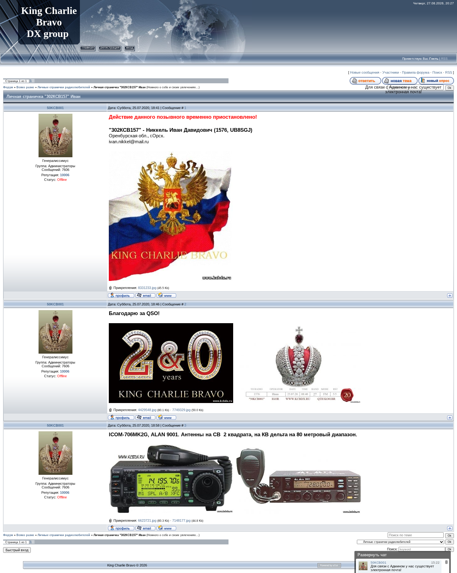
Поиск (437, 72)
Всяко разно (25, 87)
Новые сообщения (364, 72)
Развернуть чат (372, 554)
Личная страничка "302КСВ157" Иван (119, 87)
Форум (8, 87)
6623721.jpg (147, 520)
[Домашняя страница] (166, 295)
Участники (390, 72)
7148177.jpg (181, 520)
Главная (88, 47)
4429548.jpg (147, 410)
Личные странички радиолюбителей (64, 87)
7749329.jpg (181, 410)
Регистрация (109, 47)
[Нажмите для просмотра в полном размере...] (171, 326)
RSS (444, 58)
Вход (129, 47)
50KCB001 (55, 108)
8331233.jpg (147, 288)
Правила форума (415, 72)
